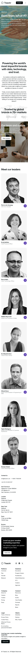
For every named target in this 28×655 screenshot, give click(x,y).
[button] (25, 3)
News (16, 607)
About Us (3, 592)
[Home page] (6, 3)
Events (17, 597)
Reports (17, 604)
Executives (18, 570)
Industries (17, 614)
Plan (2, 573)
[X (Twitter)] (22, 563)
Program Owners (19, 573)
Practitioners (18, 575)
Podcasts (17, 602)
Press (2, 602)
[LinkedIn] (19, 563)
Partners (17, 617)
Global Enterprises (20, 578)
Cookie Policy (4, 619)
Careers (3, 595)
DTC (16, 580)
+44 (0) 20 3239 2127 (6, 482)
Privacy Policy (4, 617)
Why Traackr (18, 619)
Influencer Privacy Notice (5, 622)
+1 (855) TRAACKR (16, 478)
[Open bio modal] (25, 205)
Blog (16, 595)
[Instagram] (16, 563)
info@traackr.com (5, 478)
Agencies (17, 585)
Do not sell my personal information (6, 626)
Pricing (3, 600)
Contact (19, 2)
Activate (3, 575)
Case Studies (18, 600)
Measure (3, 578)
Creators (17, 582)
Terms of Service (5, 614)
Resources (18, 592)
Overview (3, 570)
